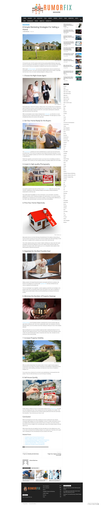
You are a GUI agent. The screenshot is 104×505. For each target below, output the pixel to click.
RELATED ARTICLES (27, 468)
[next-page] (60, 468)
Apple (64, 88)
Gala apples (65, 151)
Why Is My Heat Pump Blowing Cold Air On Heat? (28, 480)
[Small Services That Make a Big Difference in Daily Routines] (55, 474)
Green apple (65, 160)
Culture (64, 126)
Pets (24, 20)
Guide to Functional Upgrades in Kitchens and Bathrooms (42, 480)
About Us (42, 20)
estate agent (47, 114)
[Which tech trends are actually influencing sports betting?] (79, 26)
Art (64, 104)
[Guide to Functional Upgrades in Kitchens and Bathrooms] (42, 474)
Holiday (64, 166)
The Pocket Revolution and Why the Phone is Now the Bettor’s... (68, 72)
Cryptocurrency (66, 124)
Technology (30, 20)
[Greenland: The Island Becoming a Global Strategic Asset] (79, 37)
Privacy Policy (25, 503)
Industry (64, 171)
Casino (64, 118)
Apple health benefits (67, 93)
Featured (65, 142)
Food (45, 18)
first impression (27, 151)
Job (64, 182)
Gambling (65, 153)
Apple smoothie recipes (67, 102)
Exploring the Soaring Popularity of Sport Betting (68, 60)
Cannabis (65, 113)
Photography (65, 200)
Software (65, 207)
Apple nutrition (65, 97)
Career (64, 117)
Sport (64, 209)
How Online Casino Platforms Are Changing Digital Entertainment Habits (69, 48)
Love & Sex (65, 191)
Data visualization (66, 129)
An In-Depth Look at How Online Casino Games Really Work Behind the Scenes (71, 492)
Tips (64, 213)
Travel (36, 20)
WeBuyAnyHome (53, 408)
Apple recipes (65, 100)
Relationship (65, 202)
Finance (64, 144)
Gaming (50, 18)
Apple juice (65, 95)
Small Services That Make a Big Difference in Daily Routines (54, 480)
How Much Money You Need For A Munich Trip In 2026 (68, 54)
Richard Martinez (26, 31)
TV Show (65, 216)
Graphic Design (66, 158)
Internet (64, 180)
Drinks (64, 131)
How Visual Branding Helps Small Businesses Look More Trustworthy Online (68, 43)
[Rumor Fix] (52, 8)
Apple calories (65, 89)
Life (64, 189)
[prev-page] (59, 468)
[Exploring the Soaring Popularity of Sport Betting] (79, 61)
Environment (65, 138)
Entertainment (65, 137)
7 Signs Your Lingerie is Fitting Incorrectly (54, 454)
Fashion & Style (66, 140)
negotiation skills (43, 283)
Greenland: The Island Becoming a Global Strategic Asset (68, 37)
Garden (55, 18)
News (64, 196)
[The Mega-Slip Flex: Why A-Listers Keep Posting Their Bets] (79, 78)
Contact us (48, 20)
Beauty (64, 106)
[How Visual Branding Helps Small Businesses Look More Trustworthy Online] (79, 43)
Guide (64, 162)
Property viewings (26, 322)
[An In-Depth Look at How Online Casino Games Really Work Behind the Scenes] (79, 31)
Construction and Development (68, 122)
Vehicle (64, 218)
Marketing (70, 18)
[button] (81, 19)
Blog (64, 108)
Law (64, 187)
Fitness (64, 146)
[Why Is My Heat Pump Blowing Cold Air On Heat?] (29, 474)
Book (64, 109)
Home (24, 18)
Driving (64, 133)
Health (60, 18)
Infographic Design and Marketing (69, 173)
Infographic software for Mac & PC (69, 175)
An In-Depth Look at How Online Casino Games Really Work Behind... (68, 31)
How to (64, 169)
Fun (64, 149)
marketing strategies (32, 68)
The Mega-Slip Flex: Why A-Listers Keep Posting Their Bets (68, 78)
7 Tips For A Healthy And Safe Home (31, 453)
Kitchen (64, 186)
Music (76, 18)
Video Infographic (66, 220)
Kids (64, 184)
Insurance (65, 178)
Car (34, 18)
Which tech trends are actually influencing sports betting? (68, 25)
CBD (64, 120)
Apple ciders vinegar (67, 91)
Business (30, 18)
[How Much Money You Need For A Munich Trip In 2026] (79, 55)
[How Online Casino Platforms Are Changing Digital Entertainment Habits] (79, 49)
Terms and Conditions (32, 503)
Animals (64, 86)
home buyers (46, 188)
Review (64, 204)
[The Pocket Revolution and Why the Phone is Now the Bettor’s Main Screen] (79, 73)
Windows (65, 222)
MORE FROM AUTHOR (34, 468)
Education (39, 18)
